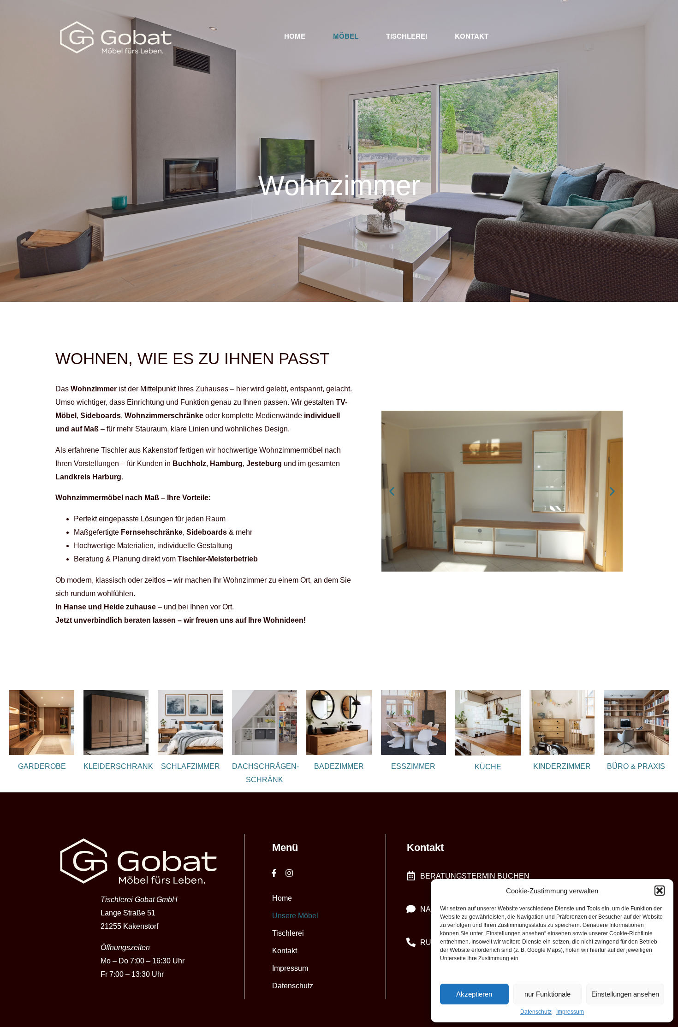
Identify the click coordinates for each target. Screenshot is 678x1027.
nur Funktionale (547, 994)
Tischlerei (406, 36)
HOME (294, 36)
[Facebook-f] (274, 873)
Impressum (570, 1012)
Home (282, 898)
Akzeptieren (474, 994)
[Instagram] (288, 873)
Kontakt (471, 36)
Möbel (345, 36)
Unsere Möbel (295, 916)
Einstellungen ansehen (625, 994)
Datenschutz (536, 1012)
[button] (659, 890)
